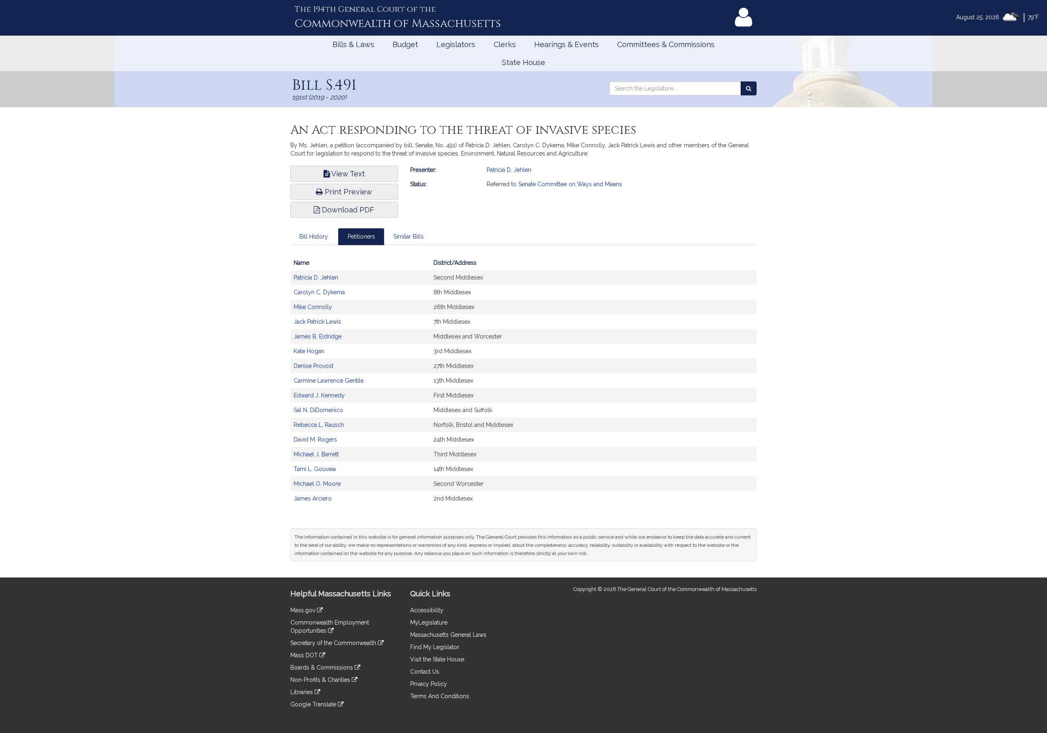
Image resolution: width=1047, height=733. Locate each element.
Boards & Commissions (322, 667)
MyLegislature (428, 622)
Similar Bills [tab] (408, 236)
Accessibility (426, 610)
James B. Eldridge (318, 336)
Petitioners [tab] (361, 236)
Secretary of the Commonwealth (334, 643)
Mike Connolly (313, 307)
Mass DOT (304, 655)
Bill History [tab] (313, 236)
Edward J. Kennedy (319, 395)
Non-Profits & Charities (321, 680)
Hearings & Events (566, 44)
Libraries (302, 692)
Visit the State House (437, 659)
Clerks (505, 44)
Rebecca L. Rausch (319, 425)
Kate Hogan (309, 351)
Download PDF (347, 209)
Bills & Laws (353, 44)
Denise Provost (313, 366)
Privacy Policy (428, 684)
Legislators (455, 44)
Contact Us (424, 671)
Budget (405, 44)
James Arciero (313, 498)
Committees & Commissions (665, 44)
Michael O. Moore (317, 483)
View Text (347, 173)
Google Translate (314, 704)
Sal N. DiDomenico (318, 410)
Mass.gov (303, 610)
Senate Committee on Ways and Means (570, 184)
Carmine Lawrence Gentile (329, 380)
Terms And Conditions (439, 696)
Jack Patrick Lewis (317, 321)
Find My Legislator (434, 647)
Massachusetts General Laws (448, 635)
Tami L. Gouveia (315, 469)
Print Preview (347, 191)
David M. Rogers (315, 439)
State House (523, 62)
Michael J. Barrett (316, 454)
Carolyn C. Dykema (319, 292)
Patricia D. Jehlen (509, 170)
